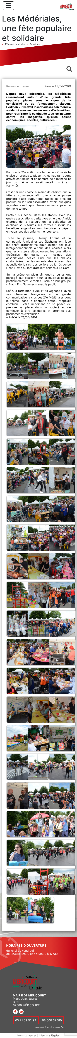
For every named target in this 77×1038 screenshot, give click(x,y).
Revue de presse (17, 86)
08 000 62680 (52, 1020)
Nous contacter (26, 1035)
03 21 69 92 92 (25, 1020)
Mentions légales (49, 1035)
